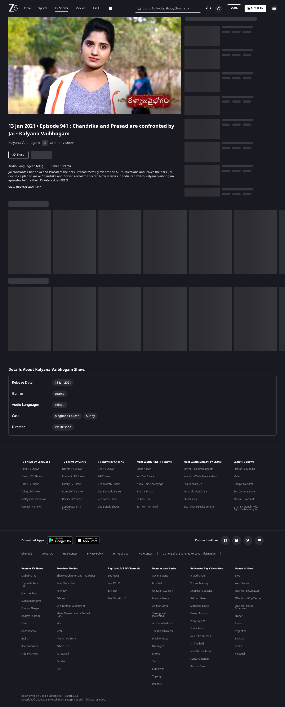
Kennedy (62, 591)
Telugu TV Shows (31, 491)
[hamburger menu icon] (274, 8)
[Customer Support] (208, 8)
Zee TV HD (114, 583)
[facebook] (225, 540)
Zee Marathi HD (117, 598)
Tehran (61, 598)
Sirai (59, 631)
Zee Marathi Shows (109, 484)
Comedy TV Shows (73, 491)
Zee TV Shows (106, 469)
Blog (237, 576)
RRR (59, 669)
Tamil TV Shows (30, 484)
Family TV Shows (71, 484)
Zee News (113, 576)
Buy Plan (257, 8)
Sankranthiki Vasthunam (71, 606)
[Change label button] (219, 9)
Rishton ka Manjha (244, 469)
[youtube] (259, 540)
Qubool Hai (143, 499)
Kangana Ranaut (199, 659)
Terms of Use (120, 554)
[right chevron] (280, 242)
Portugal (240, 654)
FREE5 (97, 8)
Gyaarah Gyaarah (162, 591)
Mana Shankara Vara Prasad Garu (73, 615)
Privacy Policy (95, 554)
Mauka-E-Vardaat (244, 499)
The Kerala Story (66, 639)
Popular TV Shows (32, 568)
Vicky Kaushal (198, 621)
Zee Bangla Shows (108, 507)
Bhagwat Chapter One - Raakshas (76, 576)
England (239, 639)
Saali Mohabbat (66, 583)
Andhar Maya (160, 606)
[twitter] (248, 540)
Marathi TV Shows (31, 476)
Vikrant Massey (199, 583)
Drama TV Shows (72, 469)
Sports (42, 8)
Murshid (157, 583)
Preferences (145, 554)
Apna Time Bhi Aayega (150, 484)
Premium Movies (67, 568)
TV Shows (61, 8)
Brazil (238, 646)
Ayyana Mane (160, 576)
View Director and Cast (24, 187)
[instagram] (236, 540)
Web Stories (242, 583)
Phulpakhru (190, 499)
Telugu (40, 166)
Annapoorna (28, 631)
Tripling (156, 676)
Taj (154, 661)
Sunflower (158, 669)
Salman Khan (198, 598)
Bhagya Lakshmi (243, 484)
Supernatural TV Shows (71, 508)
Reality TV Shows (72, 499)
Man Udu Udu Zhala (195, 491)
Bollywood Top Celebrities (206, 568)
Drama (66, 166)
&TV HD (112, 591)
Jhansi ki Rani (28, 593)
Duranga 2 (158, 646)
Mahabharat (28, 576)
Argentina (240, 631)
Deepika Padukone (201, 591)
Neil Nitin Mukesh (200, 636)
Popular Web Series (164, 568)
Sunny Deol (197, 628)
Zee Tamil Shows (107, 499)
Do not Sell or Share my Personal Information (189, 554)
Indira (24, 639)
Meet (237, 476)
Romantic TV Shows (73, 476)
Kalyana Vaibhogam (24, 142)
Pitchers (157, 684)
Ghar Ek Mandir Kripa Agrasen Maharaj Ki (246, 508)
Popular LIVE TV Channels (124, 568)
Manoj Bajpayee (199, 606)
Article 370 (63, 646)
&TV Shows (104, 476)
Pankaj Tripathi (199, 613)
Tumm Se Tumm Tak (30, 584)
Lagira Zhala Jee (193, 484)
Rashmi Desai (198, 666)
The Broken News (162, 631)
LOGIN (234, 8)
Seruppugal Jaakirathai (159, 615)
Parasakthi (63, 654)
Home (27, 8)
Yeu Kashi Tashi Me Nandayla (201, 476)
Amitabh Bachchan (201, 651)
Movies (80, 8)
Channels (26, 554)
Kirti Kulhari (197, 644)
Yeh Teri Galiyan (146, 476)
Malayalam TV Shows (33, 499)
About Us (47, 554)
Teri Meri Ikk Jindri (147, 507)
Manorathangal (161, 598)
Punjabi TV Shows (31, 507)
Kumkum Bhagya (31, 601)
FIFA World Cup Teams (248, 598)
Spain (238, 623)
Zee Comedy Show (244, 491)
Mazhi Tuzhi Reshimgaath (198, 469)
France (239, 616)
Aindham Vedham (162, 623)
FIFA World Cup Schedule (244, 607)
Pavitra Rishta (145, 491)
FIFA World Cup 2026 (247, 591)
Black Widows (160, 639)
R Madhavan (197, 576)
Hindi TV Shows (30, 469)
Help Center (70, 554)
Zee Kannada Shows (109, 491)
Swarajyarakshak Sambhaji (199, 507)
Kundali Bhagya (30, 608)
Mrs (59, 623)
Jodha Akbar (144, 469)
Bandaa (61, 661)
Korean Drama (30, 646)
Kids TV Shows (29, 654)
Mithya (156, 654)
